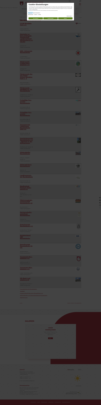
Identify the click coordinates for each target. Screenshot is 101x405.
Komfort (35, 14)
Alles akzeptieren (35, 18)
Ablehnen (65, 18)
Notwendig (31, 14)
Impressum (30, 12)
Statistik (39, 14)
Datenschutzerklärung (36, 12)
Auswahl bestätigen (50, 18)
